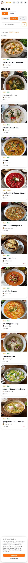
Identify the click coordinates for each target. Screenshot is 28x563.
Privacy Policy (6, 551)
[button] (14, 65)
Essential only (14, 558)
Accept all (14, 555)
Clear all (16, 32)
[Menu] (25, 2)
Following (11, 13)
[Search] (14, 2)
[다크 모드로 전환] (17, 2)
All (4, 13)
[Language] (21, 2)
